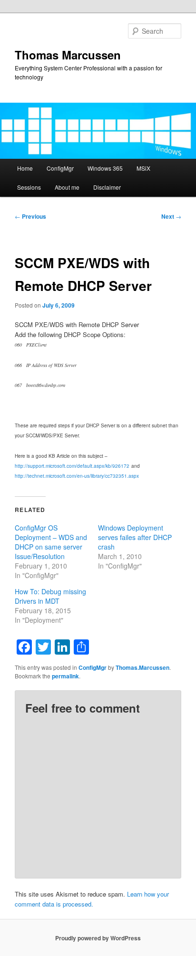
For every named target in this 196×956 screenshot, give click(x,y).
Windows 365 (105, 168)
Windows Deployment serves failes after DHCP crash (135, 537)
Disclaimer (107, 187)
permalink (65, 676)
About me (67, 187)
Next (171, 216)
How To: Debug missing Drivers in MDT (50, 596)
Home (25, 168)
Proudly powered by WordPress (98, 938)
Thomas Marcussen (68, 55)
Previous (30, 216)
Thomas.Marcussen (142, 667)
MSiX (143, 168)
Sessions (29, 187)
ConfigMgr (60, 168)
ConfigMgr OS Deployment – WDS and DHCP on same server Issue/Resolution (51, 542)
